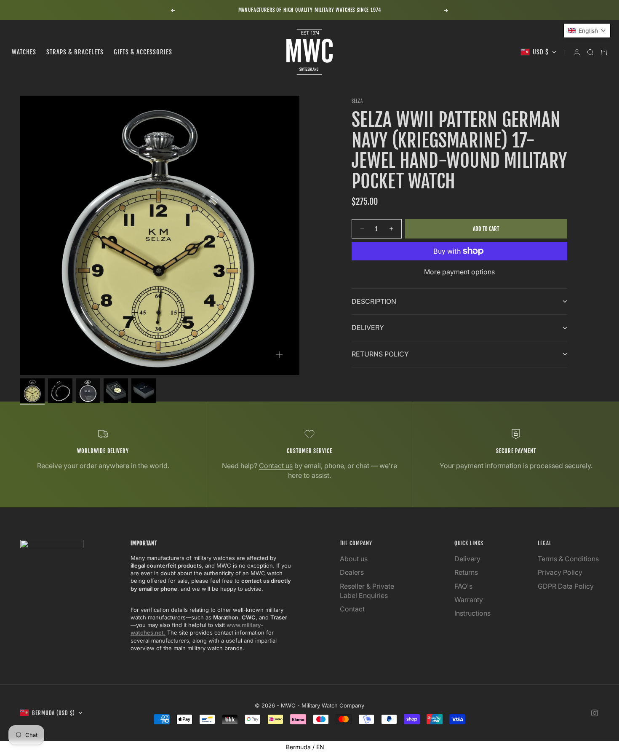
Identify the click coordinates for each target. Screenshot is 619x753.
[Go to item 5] (143, 390)
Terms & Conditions (568, 559)
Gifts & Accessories (143, 52)
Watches (24, 52)
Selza (357, 101)
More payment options (459, 272)
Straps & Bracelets (75, 52)
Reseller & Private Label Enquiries (367, 591)
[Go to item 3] (88, 390)
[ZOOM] (279, 354)
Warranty (468, 599)
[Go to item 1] (32, 390)
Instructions (472, 613)
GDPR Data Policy (566, 586)
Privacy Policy (560, 572)
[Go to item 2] (60, 390)
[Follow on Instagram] (594, 713)
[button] (587, 31)
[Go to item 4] (116, 390)
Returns (466, 572)
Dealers (352, 572)
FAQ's (463, 586)
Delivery (467, 559)
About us (354, 559)
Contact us (276, 465)
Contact (352, 609)
